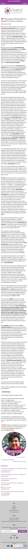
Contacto (14, 508)
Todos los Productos (14, 512)
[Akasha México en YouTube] (17, 538)
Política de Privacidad (14, 518)
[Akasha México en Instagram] (14, 538)
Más (4, 3)
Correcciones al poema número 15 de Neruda (12, 483)
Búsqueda (14, 507)
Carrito (25, 3)
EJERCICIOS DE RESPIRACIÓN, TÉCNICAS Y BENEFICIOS (13, 474)
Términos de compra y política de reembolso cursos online (14, 521)
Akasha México (16, 542)
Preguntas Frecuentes (14, 519)
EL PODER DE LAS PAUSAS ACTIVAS (9, 478)
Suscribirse (22, 531)
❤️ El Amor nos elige (6, 487)
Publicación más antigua (8, 459)
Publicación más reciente (20, 461)
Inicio (14, 505)
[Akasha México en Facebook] (11, 538)
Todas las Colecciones (14, 510)
